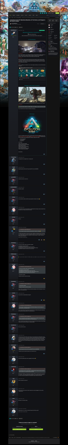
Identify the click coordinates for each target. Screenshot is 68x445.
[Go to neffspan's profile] (13, 200)
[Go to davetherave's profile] (13, 328)
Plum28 (13, 388)
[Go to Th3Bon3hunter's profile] (13, 257)
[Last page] (17, 27)
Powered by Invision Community (34, 442)
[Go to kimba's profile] (13, 401)
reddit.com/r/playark (23, 145)
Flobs (13, 378)
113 (13, 395)
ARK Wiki (22, 15)
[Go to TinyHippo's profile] (13, 210)
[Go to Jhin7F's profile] (13, 230)
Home (10, 15)
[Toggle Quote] (19, 229)
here (34, 108)
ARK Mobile (18, 15)
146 (13, 299)
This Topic (56, 15)
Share (38, 23)
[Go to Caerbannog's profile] (13, 369)
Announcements (19, 24)
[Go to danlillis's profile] (13, 338)
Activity (26, 15)
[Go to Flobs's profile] (13, 381)
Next (15, 27)
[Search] (59, 15)
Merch (37, 15)
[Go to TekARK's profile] (13, 170)
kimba (13, 398)
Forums (14, 15)
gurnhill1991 (13, 177)
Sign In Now (36, 429)
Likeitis (13, 356)
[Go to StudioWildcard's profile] (11, 24)
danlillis (13, 335)
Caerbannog (13, 366)
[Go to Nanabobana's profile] (13, 245)
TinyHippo (13, 207)
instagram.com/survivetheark (25, 146)
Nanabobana (13, 242)
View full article (20, 151)
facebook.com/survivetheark (25, 144)
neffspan (13, 197)
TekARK (13, 167)
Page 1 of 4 (20, 27)
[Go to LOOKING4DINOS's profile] (13, 190)
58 (13, 249)
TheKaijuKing (13, 157)
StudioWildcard (15, 23)
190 (13, 373)
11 (13, 385)
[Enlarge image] (32, 34)
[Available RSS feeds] (58, 437)
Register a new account (19, 429)
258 (13, 363)
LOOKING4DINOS (14, 187)
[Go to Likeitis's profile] (13, 359)
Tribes (33, 15)
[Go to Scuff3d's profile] (13, 296)
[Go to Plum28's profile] (13, 391)
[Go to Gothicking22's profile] (13, 348)
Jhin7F (13, 227)
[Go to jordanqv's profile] (13, 220)
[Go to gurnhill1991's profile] (13, 180)
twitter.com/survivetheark (24, 143)
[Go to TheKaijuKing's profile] (13, 160)
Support (30, 15)
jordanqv (13, 217)
